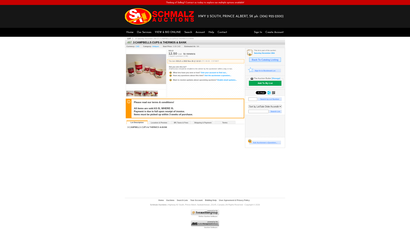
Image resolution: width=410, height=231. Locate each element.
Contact (222, 32)
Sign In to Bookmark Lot (265, 71)
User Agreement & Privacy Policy (234, 200)
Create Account (275, 32)
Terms (224, 123)
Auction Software (210, 227)
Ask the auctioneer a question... (202, 75)
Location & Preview (159, 123)
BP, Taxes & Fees (181, 123)
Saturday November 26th (147, 38)
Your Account (196, 200)
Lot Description (137, 122)
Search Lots (182, 200)
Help (211, 32)
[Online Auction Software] (205, 214)
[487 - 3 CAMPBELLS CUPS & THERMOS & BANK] (130, 97)
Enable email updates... (205, 80)
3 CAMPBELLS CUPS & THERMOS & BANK (176, 38)
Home (129, 32)
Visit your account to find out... (200, 73)
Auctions (170, 200)
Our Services (144, 32)
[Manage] (276, 78)
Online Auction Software (208, 216)
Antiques (155, 46)
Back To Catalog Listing (265, 60)
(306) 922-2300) (272, 16)
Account (200, 32)
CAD (137, 46)
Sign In (258, 32)
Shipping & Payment (203, 123)
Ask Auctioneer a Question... (265, 143)
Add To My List (265, 83)
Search (188, 32)
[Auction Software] (205, 225)
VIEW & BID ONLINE (168, 32)
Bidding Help (211, 200)
